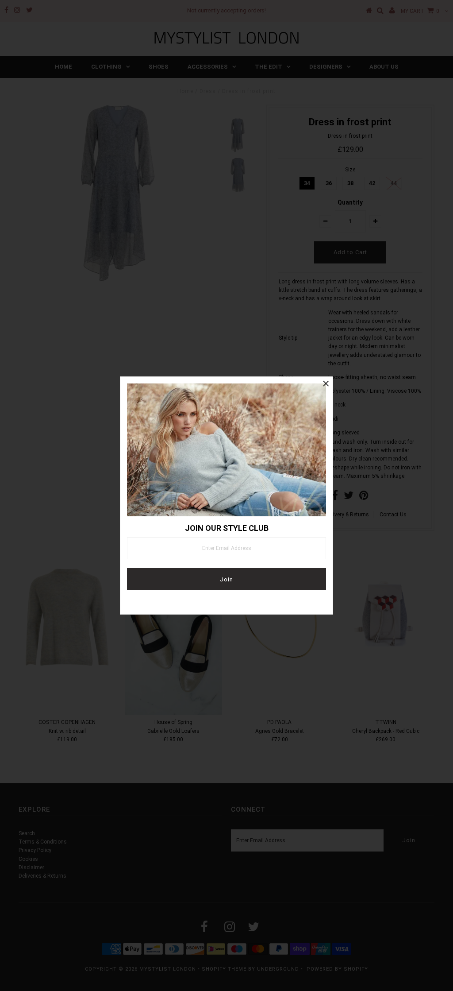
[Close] (326, 383)
